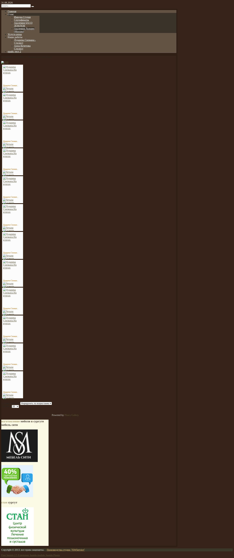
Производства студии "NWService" (66, 549)
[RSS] (4, 62)
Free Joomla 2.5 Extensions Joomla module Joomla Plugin (30, 555)
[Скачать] (8, 91)
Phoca (67, 415)
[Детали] (8, 88)
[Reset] (32, 6)
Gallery (75, 415)
